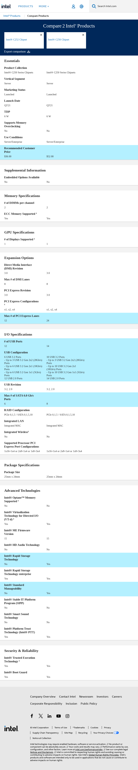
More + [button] (44, 6)
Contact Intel (67, 696)
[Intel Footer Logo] (11, 728)
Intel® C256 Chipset (58, 39)
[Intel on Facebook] (32, 716)
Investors (102, 696)
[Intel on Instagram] (67, 716)
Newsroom (86, 696)
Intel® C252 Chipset (16, 39)
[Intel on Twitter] (41, 716)
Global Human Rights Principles (104, 754)
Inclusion (71, 703)
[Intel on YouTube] (59, 716)
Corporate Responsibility (46, 703)
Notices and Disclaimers (41, 752)
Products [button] (25, 6)
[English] (81, 6)
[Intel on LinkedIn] (50, 716)
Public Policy (89, 703)
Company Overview (43, 696)
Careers (117, 696)
